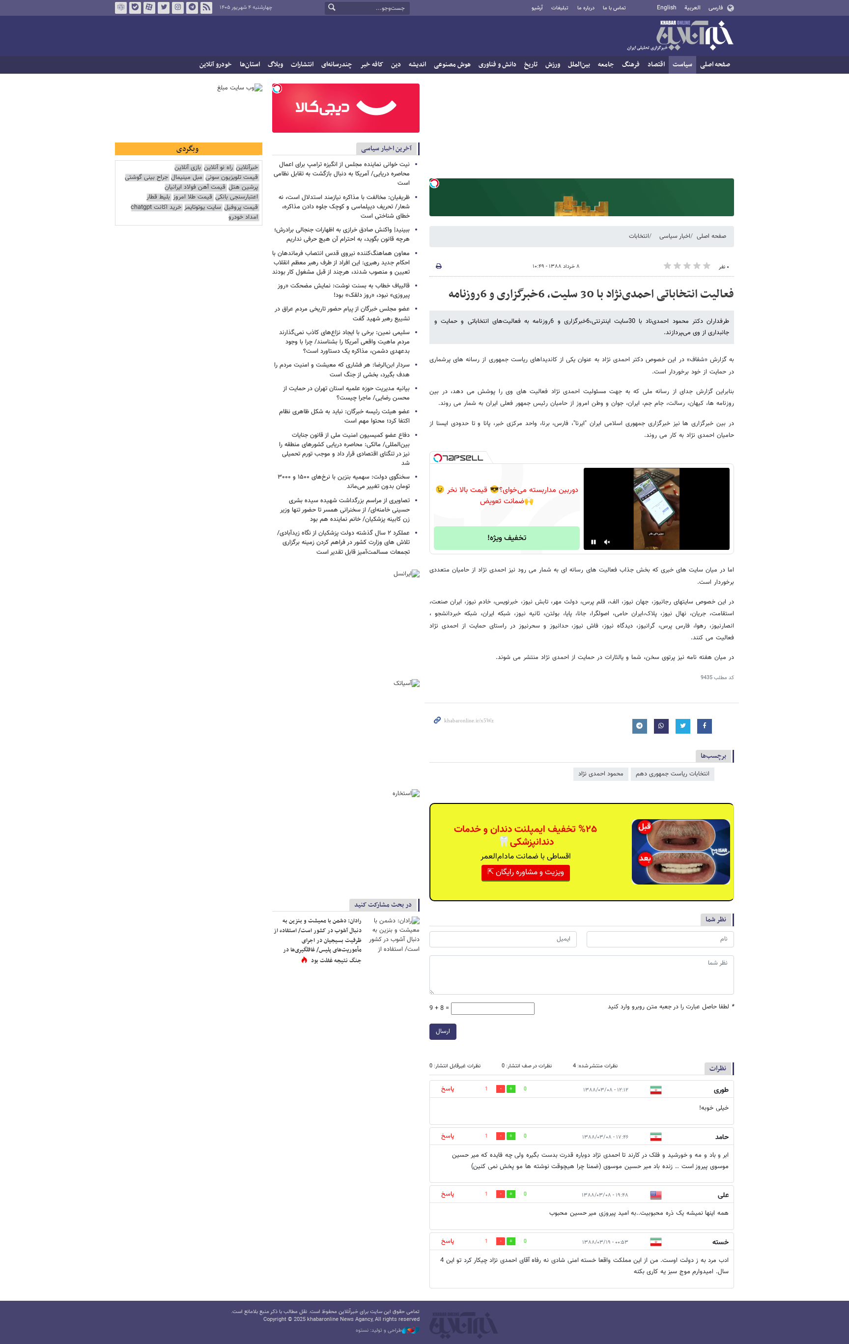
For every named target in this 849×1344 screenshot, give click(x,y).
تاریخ (531, 64)
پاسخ (447, 1089)
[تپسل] (434, 183)
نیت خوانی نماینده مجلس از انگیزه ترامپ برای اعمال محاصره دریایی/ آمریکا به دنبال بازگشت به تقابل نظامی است (342, 174)
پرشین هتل (243, 187)
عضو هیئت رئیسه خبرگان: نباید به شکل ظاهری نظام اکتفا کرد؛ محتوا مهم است (344, 416)
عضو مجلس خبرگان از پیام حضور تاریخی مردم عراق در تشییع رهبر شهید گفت (342, 313)
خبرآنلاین (680, 36)
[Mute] (607, 542)
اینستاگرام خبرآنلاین (178, 8)
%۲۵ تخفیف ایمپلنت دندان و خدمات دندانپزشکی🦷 (525, 836)
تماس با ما (614, 8)
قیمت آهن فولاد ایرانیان (195, 187)
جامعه (606, 64)
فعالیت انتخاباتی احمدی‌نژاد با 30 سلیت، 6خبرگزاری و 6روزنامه (591, 294)
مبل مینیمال (186, 177)
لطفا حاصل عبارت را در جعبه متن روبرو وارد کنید (671, 1007)
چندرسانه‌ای (336, 64)
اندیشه (417, 64)
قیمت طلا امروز (192, 197)
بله (135, 8)
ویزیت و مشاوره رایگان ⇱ (525, 872)
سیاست (682, 64)
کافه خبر (371, 64)
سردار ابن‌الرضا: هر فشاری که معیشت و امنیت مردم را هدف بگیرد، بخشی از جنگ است (342, 369)
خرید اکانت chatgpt (156, 207)
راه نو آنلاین (218, 167)
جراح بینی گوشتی (146, 177)
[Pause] (593, 542)
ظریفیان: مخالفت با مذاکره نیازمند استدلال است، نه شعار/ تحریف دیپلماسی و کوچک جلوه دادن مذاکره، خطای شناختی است (344, 207)
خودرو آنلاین (215, 64)
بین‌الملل (579, 64)
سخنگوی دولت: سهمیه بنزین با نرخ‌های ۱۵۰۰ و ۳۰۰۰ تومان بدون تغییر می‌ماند (344, 481)
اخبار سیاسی (674, 236)
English (667, 7)
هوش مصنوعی (452, 64)
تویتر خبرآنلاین (164, 8)
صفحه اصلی (715, 64)
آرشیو (537, 8)
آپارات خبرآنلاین (149, 8)
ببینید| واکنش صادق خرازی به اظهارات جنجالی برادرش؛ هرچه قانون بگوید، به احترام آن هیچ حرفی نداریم (342, 234)
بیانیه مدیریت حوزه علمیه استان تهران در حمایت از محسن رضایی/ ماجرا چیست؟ (346, 393)
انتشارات (302, 64)
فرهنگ (631, 64)
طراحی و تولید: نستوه (379, 1331)
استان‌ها (250, 64)
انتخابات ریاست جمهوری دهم (672, 774)
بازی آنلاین (187, 167)
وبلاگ (275, 64)
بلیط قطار (158, 197)
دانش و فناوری (497, 64)
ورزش (552, 64)
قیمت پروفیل (241, 207)
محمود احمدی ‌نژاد (600, 774)
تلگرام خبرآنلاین (192, 8)
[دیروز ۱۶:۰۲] (393, 934)
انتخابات (639, 236)
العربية (692, 7)
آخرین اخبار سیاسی (386, 148)
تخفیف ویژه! (506, 538)
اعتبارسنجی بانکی (236, 197)
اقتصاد (656, 64)
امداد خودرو (243, 217)
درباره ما (585, 8)
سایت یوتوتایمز (202, 207)
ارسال (443, 1031)
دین (396, 64)
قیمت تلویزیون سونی (231, 177)
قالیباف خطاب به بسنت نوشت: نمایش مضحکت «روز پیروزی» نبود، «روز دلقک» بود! (344, 290)
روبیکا (121, 8)
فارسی (715, 7)
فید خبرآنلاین (206, 8)
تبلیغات (559, 8)
